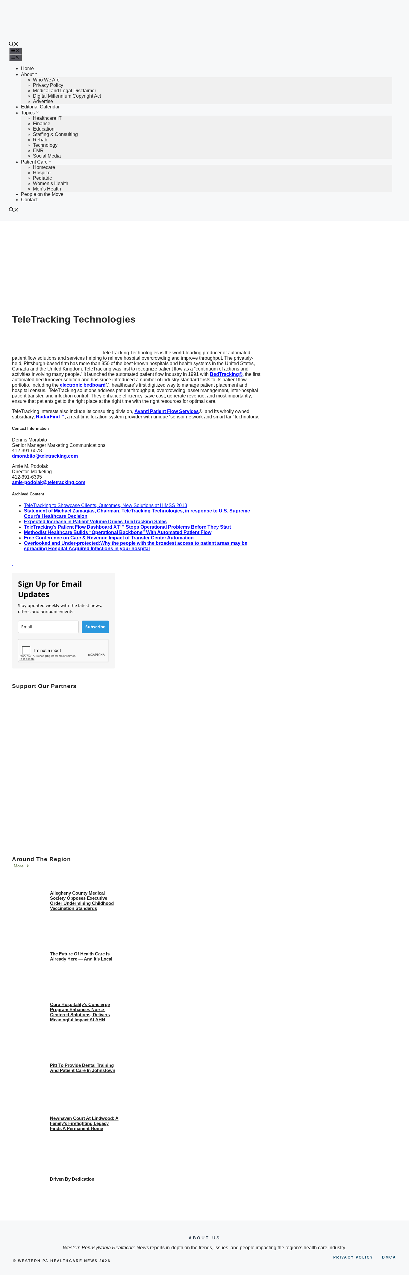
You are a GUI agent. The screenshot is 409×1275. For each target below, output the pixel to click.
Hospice (42, 172)
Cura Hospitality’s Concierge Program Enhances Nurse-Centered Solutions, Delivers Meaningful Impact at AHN (80, 1012)
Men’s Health (47, 188)
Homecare (44, 167)
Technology (45, 145)
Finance (41, 123)
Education (43, 128)
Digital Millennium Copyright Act (67, 96)
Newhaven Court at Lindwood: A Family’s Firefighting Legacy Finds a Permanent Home (84, 1123)
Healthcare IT (47, 118)
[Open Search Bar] (14, 44)
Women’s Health (50, 183)
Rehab (40, 139)
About (27, 74)
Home (27, 68)
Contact (29, 199)
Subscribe (95, 627)
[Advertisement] (204, 266)
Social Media (47, 155)
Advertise (43, 101)
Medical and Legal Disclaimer (64, 90)
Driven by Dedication (72, 1179)
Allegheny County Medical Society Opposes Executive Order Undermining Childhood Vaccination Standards (82, 900)
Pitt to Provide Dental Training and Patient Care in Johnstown (82, 1068)
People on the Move (42, 194)
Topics (28, 112)
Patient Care (34, 161)
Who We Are (46, 79)
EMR (38, 150)
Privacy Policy (48, 85)
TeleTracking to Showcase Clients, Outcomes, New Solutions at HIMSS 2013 (105, 505)
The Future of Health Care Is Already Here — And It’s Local (81, 956)
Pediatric (42, 178)
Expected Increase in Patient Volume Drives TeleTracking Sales (95, 521)
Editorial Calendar (40, 106)
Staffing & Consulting (55, 134)
